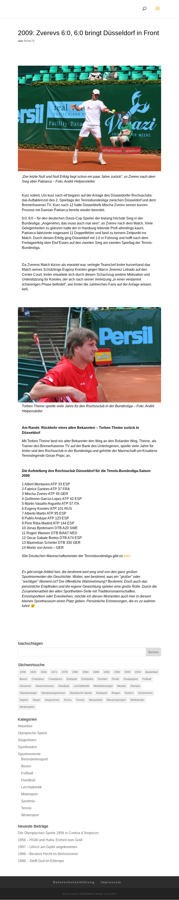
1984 (86, 672)
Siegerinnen (52, 700)
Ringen (116, 693)
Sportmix (28, 801)
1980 (75, 672)
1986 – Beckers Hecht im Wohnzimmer (48, 854)
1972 (54, 672)
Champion (38, 679)
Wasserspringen (116, 700)
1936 (44, 672)
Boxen (23, 679)
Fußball (146, 679)
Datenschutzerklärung (74, 882)
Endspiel (72, 679)
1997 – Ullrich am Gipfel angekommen (47, 847)
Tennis (68, 700)
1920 (33, 672)
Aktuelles (25, 726)
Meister (121, 686)
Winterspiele (27, 706)
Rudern (129, 693)
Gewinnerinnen (45, 686)
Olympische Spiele (81, 693)
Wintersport (30, 815)
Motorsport (29, 794)
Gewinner (25, 686)
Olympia (135, 686)
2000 (127, 672)
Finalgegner (131, 679)
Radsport (101, 693)
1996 (117, 672)
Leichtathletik (81, 686)
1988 (96, 672)
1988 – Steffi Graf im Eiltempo (41, 861)
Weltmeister (137, 700)
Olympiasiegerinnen (53, 693)
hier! (127, 556)
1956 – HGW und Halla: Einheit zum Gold (50, 840)
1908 (23, 672)
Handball (63, 686)
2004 (138, 672)
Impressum (111, 882)
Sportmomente (29, 754)
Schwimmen (145, 693)
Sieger (36, 700)
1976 (65, 672)
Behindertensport (34, 759)
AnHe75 (29, 41)
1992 (106, 672)
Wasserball (95, 700)
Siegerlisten (27, 740)
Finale (115, 679)
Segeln (24, 700)
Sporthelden (27, 747)
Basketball (151, 672)
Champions (55, 679)
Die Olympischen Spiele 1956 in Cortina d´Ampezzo (58, 833)
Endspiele (87, 679)
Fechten (102, 679)
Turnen (80, 700)
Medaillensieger (103, 686)
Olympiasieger (28, 693)
